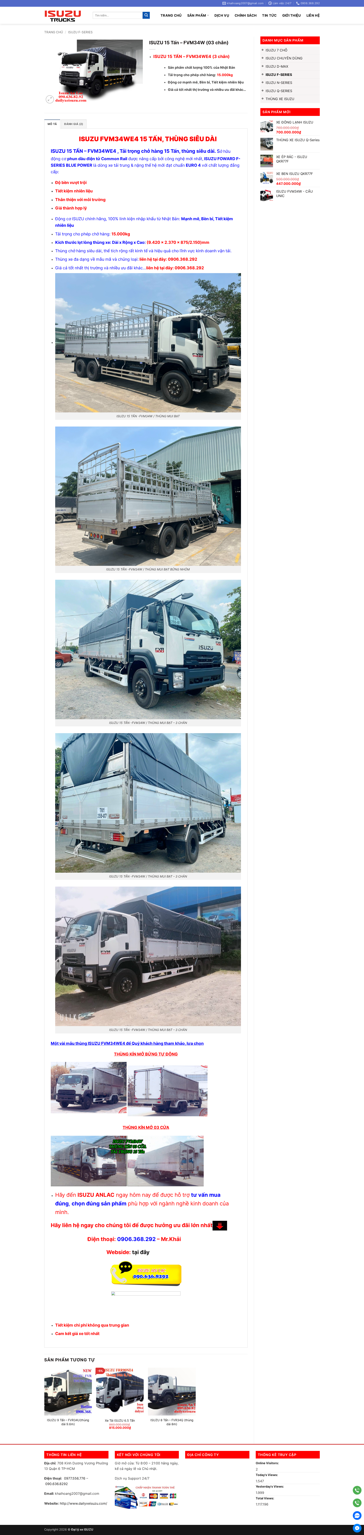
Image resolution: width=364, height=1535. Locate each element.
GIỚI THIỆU (291, 15)
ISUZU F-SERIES (80, 32)
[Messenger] (357, 1528)
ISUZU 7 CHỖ (276, 50)
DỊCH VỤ (221, 15)
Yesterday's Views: (270, 1486)
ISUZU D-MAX (277, 66)
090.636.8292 (56, 1484)
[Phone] (357, 1490)
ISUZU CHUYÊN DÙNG (284, 58)
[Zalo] (357, 1515)
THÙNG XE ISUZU (280, 99)
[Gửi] (146, 15)
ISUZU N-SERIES (279, 83)
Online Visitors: (267, 1463)
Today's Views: (267, 1475)
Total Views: (265, 1498)
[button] (50, 99)
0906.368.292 (136, 1239)
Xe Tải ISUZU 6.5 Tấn (120, 1420)
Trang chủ (171, 15)
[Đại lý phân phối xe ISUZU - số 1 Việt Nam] (65, 15)
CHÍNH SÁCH (246, 15)
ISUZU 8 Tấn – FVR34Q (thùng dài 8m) (171, 1422)
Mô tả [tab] (52, 124)
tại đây (141, 1252)
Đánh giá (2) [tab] (73, 124)
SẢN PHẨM (196, 15)
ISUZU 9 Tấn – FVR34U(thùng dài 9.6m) (68, 1422)
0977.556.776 (74, 1478)
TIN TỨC (269, 15)
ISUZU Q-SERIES (279, 91)
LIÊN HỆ (313, 15)
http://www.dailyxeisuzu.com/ (83, 1503)
